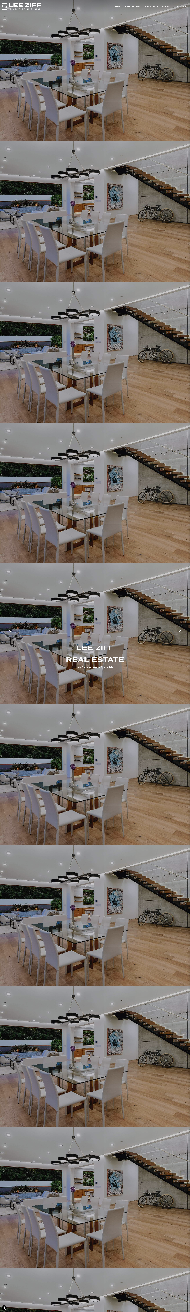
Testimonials (151, 6)
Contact (181, 6)
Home (118, 6)
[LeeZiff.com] (21, 6)
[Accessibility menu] (4, 1307)
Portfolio (167, 6)
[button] (180, 629)
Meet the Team (132, 6)
